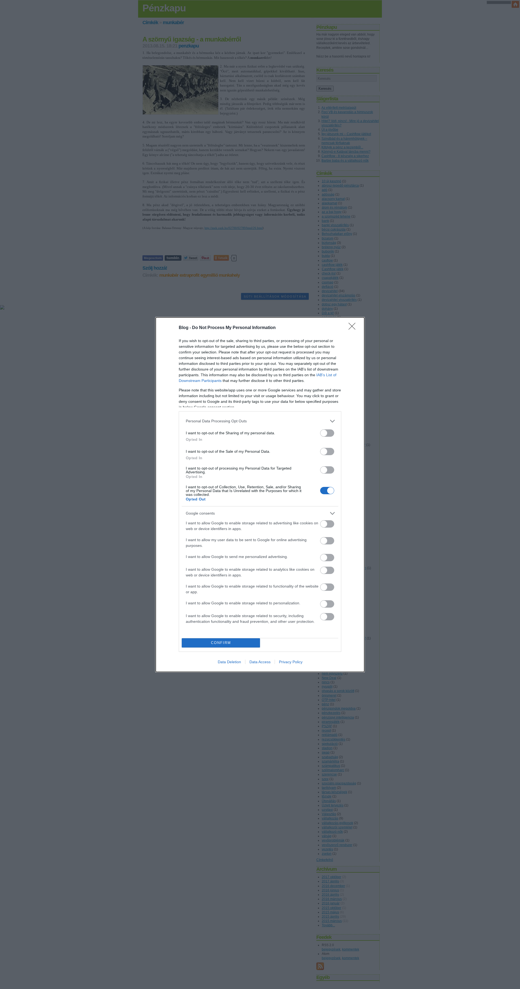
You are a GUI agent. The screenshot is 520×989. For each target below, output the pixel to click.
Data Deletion (229, 662)
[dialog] (260, 494)
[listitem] (260, 421)
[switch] (327, 433)
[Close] (354, 328)
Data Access (260, 662)
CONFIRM (221, 643)
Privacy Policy (291, 662)
